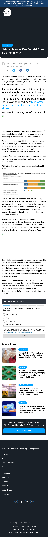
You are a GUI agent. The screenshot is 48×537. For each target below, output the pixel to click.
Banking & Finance (26, 385)
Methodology (7, 490)
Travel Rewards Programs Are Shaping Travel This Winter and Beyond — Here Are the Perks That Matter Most (31, 409)
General (22, 367)
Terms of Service (18, 527)
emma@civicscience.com (28, 64)
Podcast (5, 486)
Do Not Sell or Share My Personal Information (24, 532)
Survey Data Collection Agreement (24, 529)
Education (23, 349)
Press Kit (5, 494)
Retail (7, 45)
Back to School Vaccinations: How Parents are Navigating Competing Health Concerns (30, 355)
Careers (5, 481)
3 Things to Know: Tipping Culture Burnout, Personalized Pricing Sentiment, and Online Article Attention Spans (31, 391)
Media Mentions (8, 462)
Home (4, 458)
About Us (5, 477)
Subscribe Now (24, 431)
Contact (5, 467)
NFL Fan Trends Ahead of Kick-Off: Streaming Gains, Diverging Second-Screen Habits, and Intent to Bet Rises (31, 374)
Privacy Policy (31, 527)
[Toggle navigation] (42, 12)
